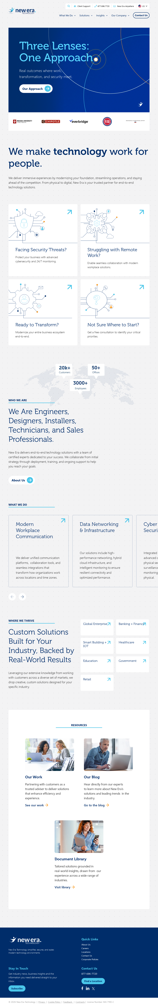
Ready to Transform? (37, 325)
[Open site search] (69, 6)
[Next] (22, 596)
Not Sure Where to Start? (113, 325)
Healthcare (126, 642)
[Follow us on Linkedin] (87, 988)
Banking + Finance (132, 624)
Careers (85, 948)
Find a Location (93, 981)
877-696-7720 (89, 973)
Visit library (62, 887)
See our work (34, 805)
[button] (49, 774)
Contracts (80, 1001)
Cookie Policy (54, 1001)
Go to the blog (94, 805)
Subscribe (17, 988)
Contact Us (86, 955)
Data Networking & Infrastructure (99, 527)
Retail (87, 679)
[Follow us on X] (93, 988)
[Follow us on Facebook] (82, 988)
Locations (85, 951)
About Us (18, 480)
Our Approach (32, 88)
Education (90, 661)
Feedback (68, 1001)
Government (128, 661)
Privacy (42, 1001)
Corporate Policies (89, 959)
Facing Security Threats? (41, 249)
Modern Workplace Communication (34, 530)
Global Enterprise (95, 624)
